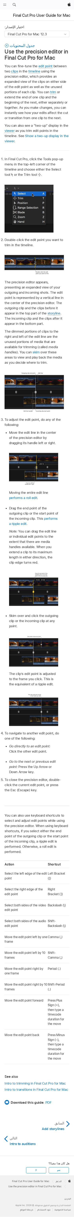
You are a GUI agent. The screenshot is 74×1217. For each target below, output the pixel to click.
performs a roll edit (23, 498)
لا (36, 1170)
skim (36, 352)
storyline (54, 313)
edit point (45, 66)
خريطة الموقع (26, 1210)
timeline (34, 71)
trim (53, 92)
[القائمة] (4, 5)
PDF (48, 1102)
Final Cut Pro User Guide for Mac (41, 15)
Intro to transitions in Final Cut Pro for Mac (36, 1090)
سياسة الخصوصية (63, 1210)
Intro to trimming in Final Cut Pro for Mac (35, 1083)
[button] (14, 5)
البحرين (67, 1199)
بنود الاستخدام (44, 1210)
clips (14, 71)
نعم (58, 1170)
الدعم (59, 1181)
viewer (9, 131)
